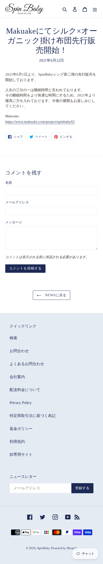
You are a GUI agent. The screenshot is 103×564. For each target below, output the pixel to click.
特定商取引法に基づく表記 (33, 416)
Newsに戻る (55, 295)
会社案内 (17, 377)
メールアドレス (17, 202)
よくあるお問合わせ (27, 364)
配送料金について (25, 390)
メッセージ (13, 222)
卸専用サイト (21, 454)
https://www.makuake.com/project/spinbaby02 (40, 122)
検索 (13, 338)
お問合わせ (19, 351)
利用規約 (17, 441)
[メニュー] (95, 9)
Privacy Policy (21, 403)
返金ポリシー (21, 429)
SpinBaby (43, 548)
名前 (8, 182)
